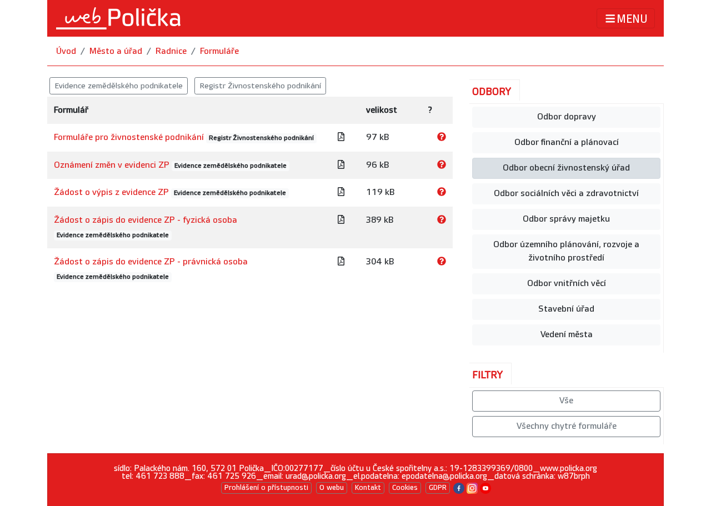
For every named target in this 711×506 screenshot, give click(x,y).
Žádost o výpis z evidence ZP (111, 192)
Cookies (405, 487)
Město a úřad (115, 51)
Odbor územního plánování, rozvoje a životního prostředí (566, 251)
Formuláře (219, 51)
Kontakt (368, 487)
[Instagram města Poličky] (472, 487)
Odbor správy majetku (566, 219)
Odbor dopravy (566, 117)
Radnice (171, 51)
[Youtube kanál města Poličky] (485, 487)
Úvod (66, 51)
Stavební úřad (566, 309)
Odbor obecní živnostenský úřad (566, 168)
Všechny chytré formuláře (567, 426)
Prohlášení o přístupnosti (266, 487)
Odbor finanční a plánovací (566, 142)
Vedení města (566, 334)
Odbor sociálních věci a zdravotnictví (566, 193)
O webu (331, 487)
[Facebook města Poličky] (458, 487)
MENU (632, 19)
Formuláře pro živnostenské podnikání (129, 137)
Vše (566, 400)
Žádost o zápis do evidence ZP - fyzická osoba (145, 220)
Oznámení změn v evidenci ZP (111, 165)
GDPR (438, 487)
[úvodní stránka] (118, 18)
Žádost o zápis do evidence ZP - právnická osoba (151, 262)
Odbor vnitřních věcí (566, 283)
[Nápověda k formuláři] (441, 137)
